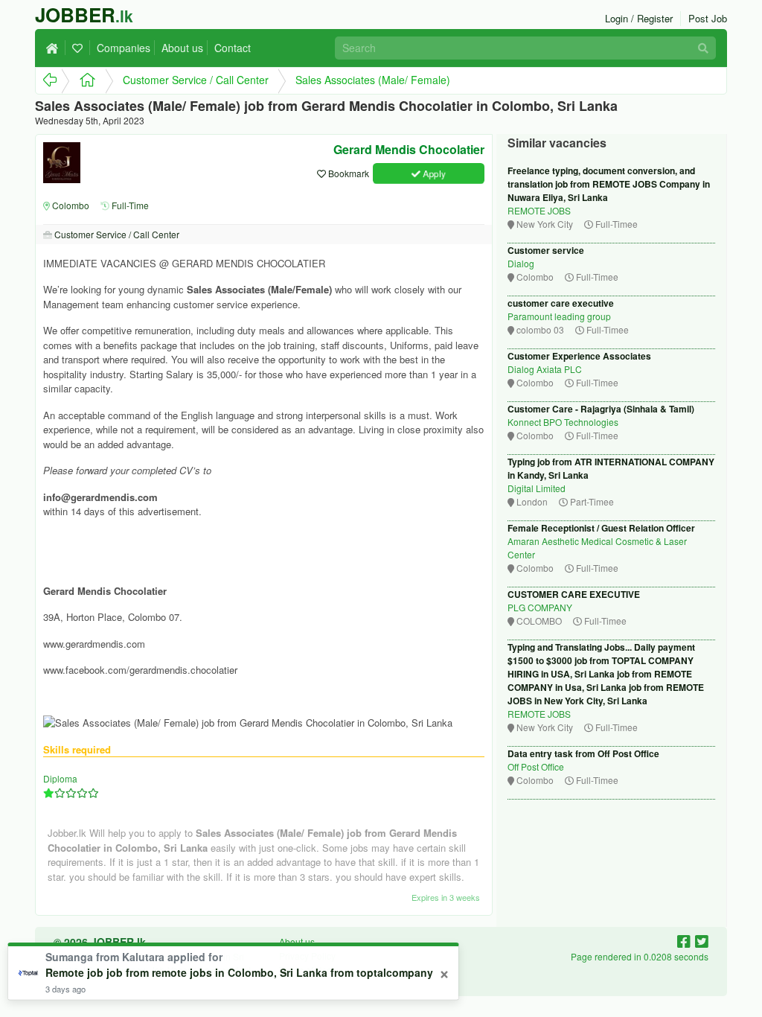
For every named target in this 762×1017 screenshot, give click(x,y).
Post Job (707, 18)
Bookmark (347, 173)
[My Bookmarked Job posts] (79, 47)
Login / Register (639, 18)
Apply (433, 173)
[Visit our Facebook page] (686, 940)
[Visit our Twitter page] (701, 940)
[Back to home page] (55, 47)
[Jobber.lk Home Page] (83, 81)
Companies (123, 47)
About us (182, 47)
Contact (232, 47)
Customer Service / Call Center (196, 79)
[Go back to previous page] (48, 81)
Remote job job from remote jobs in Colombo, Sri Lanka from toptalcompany (239, 972)
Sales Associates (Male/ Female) (372, 79)
